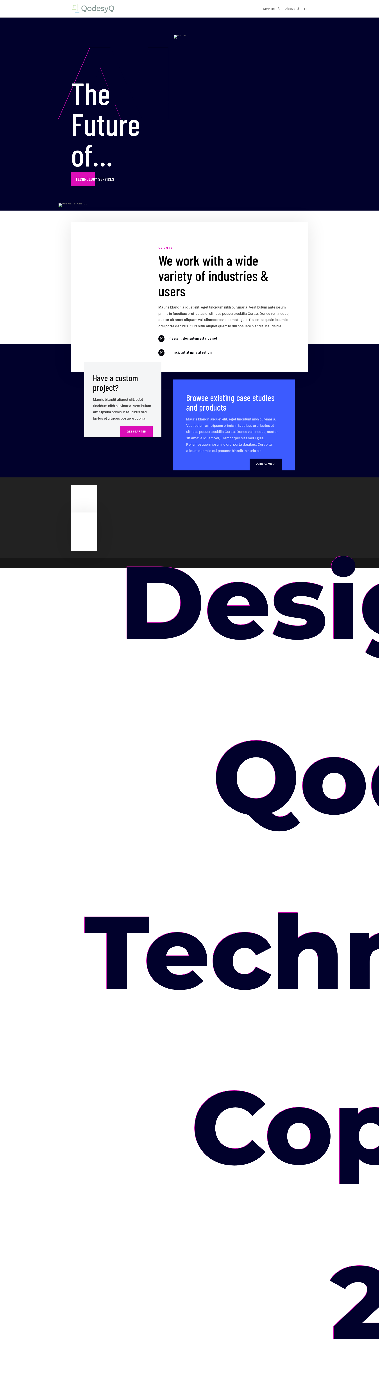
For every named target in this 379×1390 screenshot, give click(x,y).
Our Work (265, 464)
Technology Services (94, 179)
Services (269, 9)
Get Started (136, 431)
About (290, 9)
